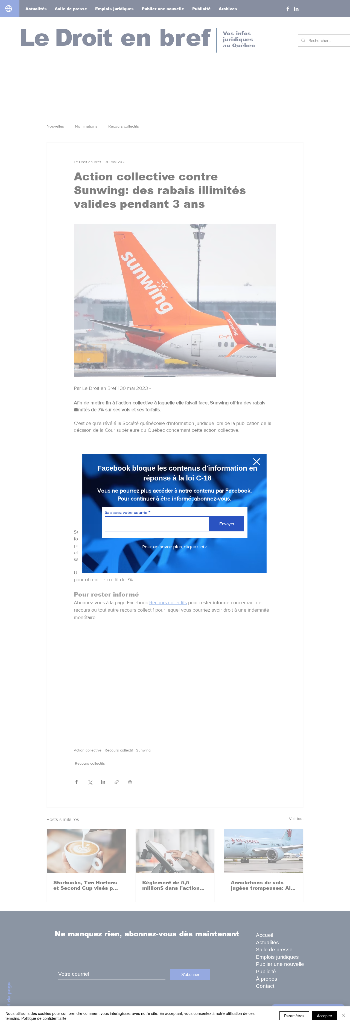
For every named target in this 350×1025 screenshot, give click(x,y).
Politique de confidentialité (43, 1018)
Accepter (324, 1015)
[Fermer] (343, 1016)
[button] (256, 461)
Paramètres (294, 1015)
